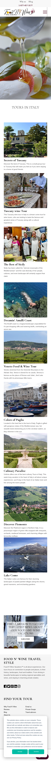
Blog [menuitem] (5, 712)
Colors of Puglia (14, 420)
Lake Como (11, 575)
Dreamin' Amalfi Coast (18, 320)
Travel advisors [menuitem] (31, 712)
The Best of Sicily (14, 264)
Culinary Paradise (15, 471)
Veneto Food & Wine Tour (20, 366)
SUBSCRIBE (25, 639)
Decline (36, 751)
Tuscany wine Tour (15, 211)
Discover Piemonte (15, 524)
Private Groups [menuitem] (31, 709)
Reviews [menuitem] (7, 709)
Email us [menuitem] (29, 707)
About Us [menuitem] (7, 715)
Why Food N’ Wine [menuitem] (10, 707)
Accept (20, 751)
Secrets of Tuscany (15, 160)
